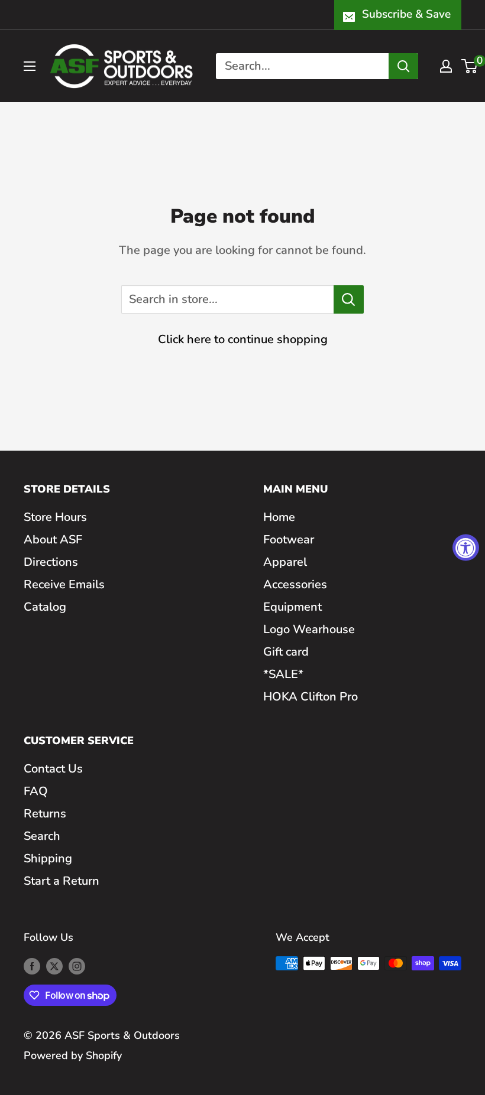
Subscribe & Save (406, 14)
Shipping (48, 858)
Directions (51, 562)
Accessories (295, 584)
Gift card (286, 652)
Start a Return (61, 881)
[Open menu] (29, 66)
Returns (45, 814)
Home (279, 517)
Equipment (292, 607)
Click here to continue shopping (243, 339)
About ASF (53, 540)
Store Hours (55, 517)
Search (42, 836)
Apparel (285, 562)
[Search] (403, 66)
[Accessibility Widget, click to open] (465, 548)
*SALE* (283, 674)
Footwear (288, 540)
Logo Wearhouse (309, 629)
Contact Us (53, 769)
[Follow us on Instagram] (77, 966)
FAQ (36, 791)
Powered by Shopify (73, 1055)
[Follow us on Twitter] (54, 966)
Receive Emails (64, 584)
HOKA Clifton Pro (310, 697)
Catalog (45, 607)
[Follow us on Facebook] (32, 966)
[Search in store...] (349, 299)
